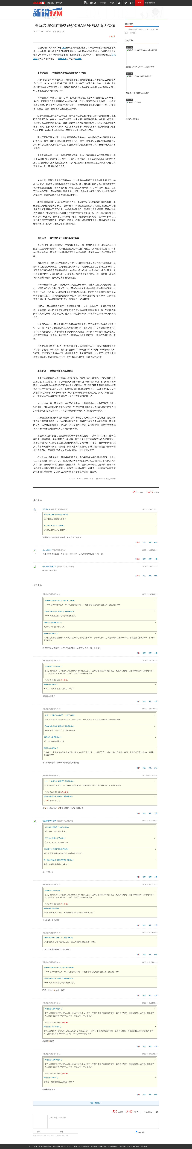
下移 (155, 41)
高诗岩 (78, 58)
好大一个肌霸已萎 (51, 600)
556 (134, 492)
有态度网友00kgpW (49, 821)
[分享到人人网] (64, 36)
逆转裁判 (47, 515)
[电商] (126, 3)
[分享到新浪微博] (58, 36)
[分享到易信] (36, 36)
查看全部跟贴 (96, 1103)
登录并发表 (152, 1132)
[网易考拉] (103, 3)
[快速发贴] (106, 36)
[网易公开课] (93, 3)
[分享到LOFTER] (41, 36)
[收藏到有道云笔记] (69, 36)
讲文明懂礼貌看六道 (49, 567)
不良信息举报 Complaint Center (119, 1146)
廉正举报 (136, 1146)
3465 (112, 36)
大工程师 (47, 526)
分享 (155, 542)
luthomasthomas (49, 938)
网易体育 (39, 3)
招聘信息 (86, 1146)
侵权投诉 (144, 1146)
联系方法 (77, 1146)
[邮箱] (132, 3)
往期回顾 (129, 40)
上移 (158, 41)
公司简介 (69, 1146)
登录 (139, 3)
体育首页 (59, 3)
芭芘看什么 (46, 509)
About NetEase (58, 1146)
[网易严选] (112, 3)
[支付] (119, 3)
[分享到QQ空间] (52, 36)
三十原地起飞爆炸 (50, 860)
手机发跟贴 (148, 1112)
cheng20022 (46, 550)
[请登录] (40, 1121)
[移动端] (86, 3)
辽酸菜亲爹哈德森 (51, 611)
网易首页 (50, 3)
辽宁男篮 (62, 58)
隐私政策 (103, 1146)
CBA (64, 48)
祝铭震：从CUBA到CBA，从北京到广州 (140, 67)
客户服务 (94, 1146)
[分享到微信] (47, 36)
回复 (150, 542)
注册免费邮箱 (150, 3)
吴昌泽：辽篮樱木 (132, 119)
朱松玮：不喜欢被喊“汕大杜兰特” (137, 93)
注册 (157, 1112)
